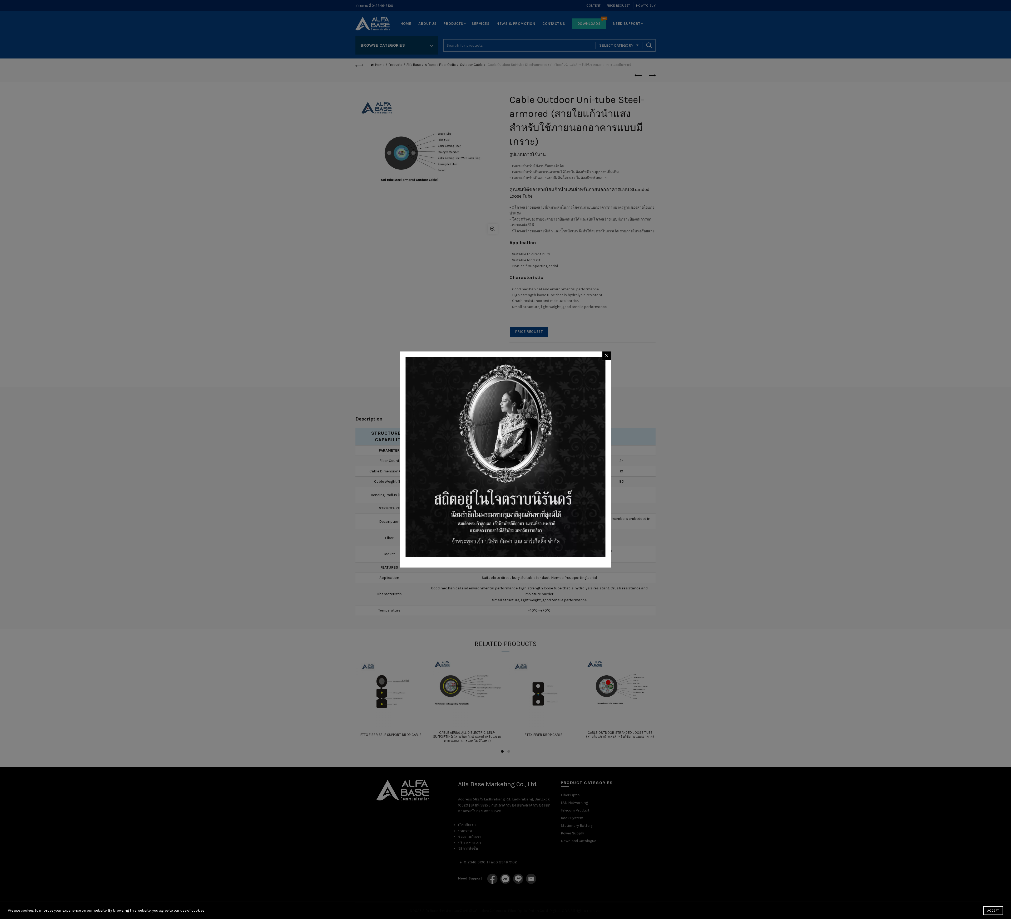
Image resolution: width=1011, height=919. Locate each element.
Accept (993, 910)
